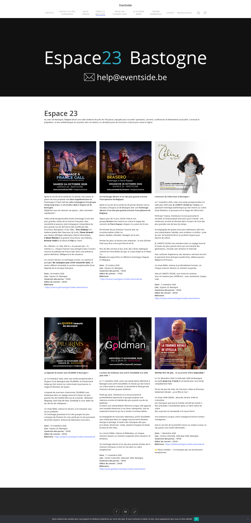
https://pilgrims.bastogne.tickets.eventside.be (75, 436)
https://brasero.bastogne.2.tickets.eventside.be (121, 279)
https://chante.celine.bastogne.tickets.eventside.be (177, 298)
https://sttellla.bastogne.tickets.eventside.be (184, 444)
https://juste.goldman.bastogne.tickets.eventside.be (122, 469)
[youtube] (125, 512)
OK (196, 519)
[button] (205, 13)
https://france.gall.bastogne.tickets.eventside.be (66, 287)
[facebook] (116, 512)
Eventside (125, 5)
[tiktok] (134, 512)
